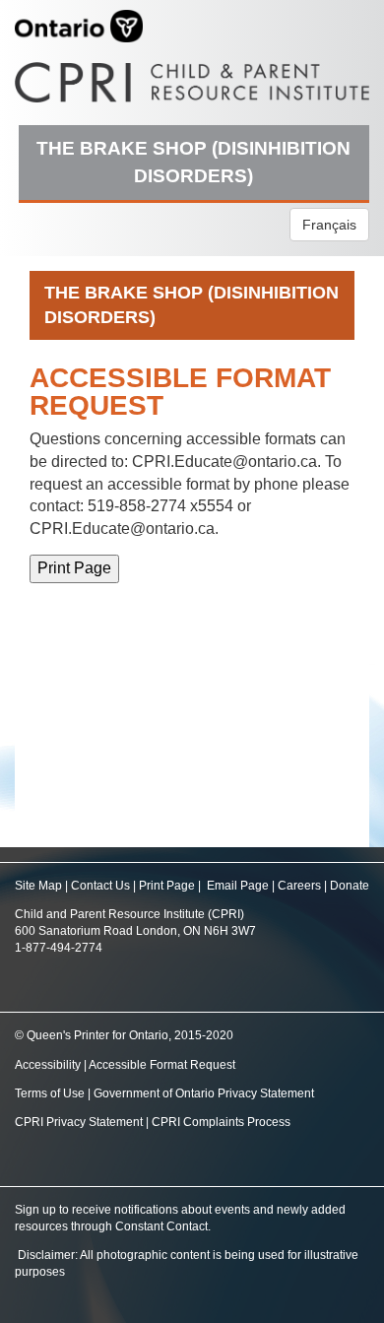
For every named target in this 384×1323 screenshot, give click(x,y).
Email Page (238, 886)
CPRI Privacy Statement (79, 1122)
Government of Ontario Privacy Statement (204, 1093)
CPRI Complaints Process (221, 1122)
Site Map (38, 886)
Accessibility (49, 1065)
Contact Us (100, 886)
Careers (299, 886)
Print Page (167, 886)
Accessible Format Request (162, 1065)
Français (329, 224)
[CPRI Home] (192, 75)
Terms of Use (50, 1093)
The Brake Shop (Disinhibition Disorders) (193, 161)
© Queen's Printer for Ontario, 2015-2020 (124, 1035)
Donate (349, 886)
